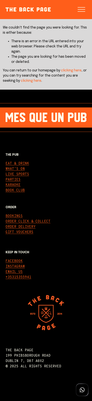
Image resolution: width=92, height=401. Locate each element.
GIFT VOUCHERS (19, 232)
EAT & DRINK (17, 163)
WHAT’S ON (15, 169)
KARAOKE (13, 185)
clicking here (71, 70)
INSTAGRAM (15, 266)
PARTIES (13, 180)
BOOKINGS (14, 216)
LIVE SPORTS (17, 174)
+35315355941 (18, 277)
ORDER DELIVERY (21, 227)
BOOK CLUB (15, 190)
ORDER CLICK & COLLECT (28, 221)
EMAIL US (14, 272)
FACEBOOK (14, 261)
